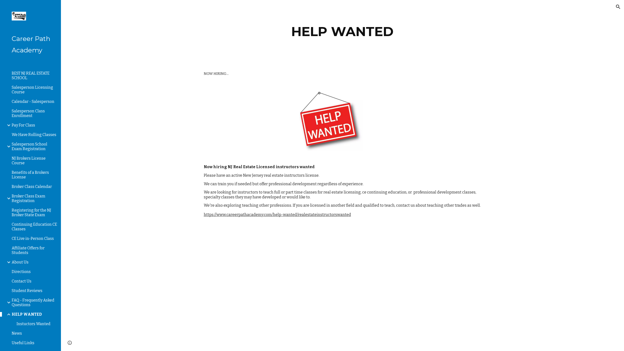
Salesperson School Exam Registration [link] (29, 146)
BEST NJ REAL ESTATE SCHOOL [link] (30, 75)
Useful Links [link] (23, 343)
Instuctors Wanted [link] (33, 324)
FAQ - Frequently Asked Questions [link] (33, 302)
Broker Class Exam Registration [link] (28, 198)
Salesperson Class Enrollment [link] (28, 113)
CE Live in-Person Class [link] (33, 238)
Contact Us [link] (21, 281)
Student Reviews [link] (27, 290)
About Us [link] (20, 262)
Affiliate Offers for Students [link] (28, 250)
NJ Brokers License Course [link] (29, 160)
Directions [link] (21, 271)
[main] (342, 32)
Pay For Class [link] (23, 125)
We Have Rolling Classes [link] (34, 134)
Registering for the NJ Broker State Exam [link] (31, 212)
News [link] (17, 333)
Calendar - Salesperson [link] (33, 101)
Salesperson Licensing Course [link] (32, 89)
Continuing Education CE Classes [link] (34, 226)
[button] (618, 7)
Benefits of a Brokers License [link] (30, 174)
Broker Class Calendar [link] (32, 186)
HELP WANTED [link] (27, 314)
